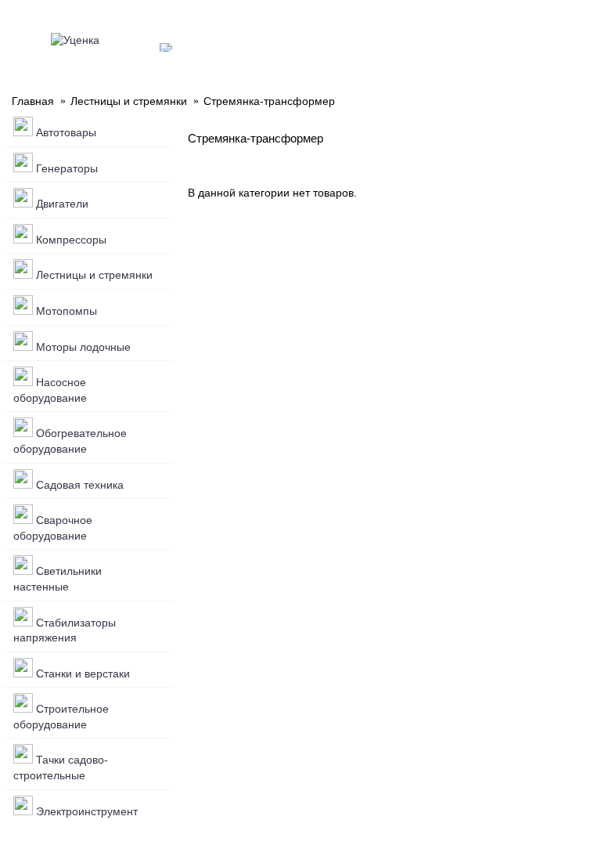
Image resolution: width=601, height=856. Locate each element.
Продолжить (544, 240)
